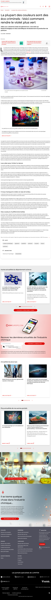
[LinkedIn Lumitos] (49, 593)
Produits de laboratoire (6, 545)
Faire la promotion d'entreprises (25, 536)
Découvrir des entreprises (23, 532)
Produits (19, 560)
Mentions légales (6, 593)
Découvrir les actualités (6, 532)
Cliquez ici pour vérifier (13, 347)
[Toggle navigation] (49, 6)
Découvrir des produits (5, 543)
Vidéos (2, 558)
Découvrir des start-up (10, 518)
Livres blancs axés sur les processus (25, 549)
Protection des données (13, 594)
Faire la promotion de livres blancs (25, 551)
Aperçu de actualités (5, 536)
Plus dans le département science (25, 310)
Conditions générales (16, 593)
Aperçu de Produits (5, 551)
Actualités (20, 558)
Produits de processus (5, 547)
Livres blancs (20, 562)
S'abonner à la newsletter (35, 343)
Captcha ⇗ (18, 348)
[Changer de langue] (46, 6)
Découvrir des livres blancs (23, 543)
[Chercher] (40, 6)
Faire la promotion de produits (7, 549)
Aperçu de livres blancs (22, 553)
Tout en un (20, 564)
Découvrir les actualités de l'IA (16, 478)
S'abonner (42, 544)
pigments (29, 52)
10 (31, 306)
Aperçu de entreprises (22, 538)
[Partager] (43, 6)
